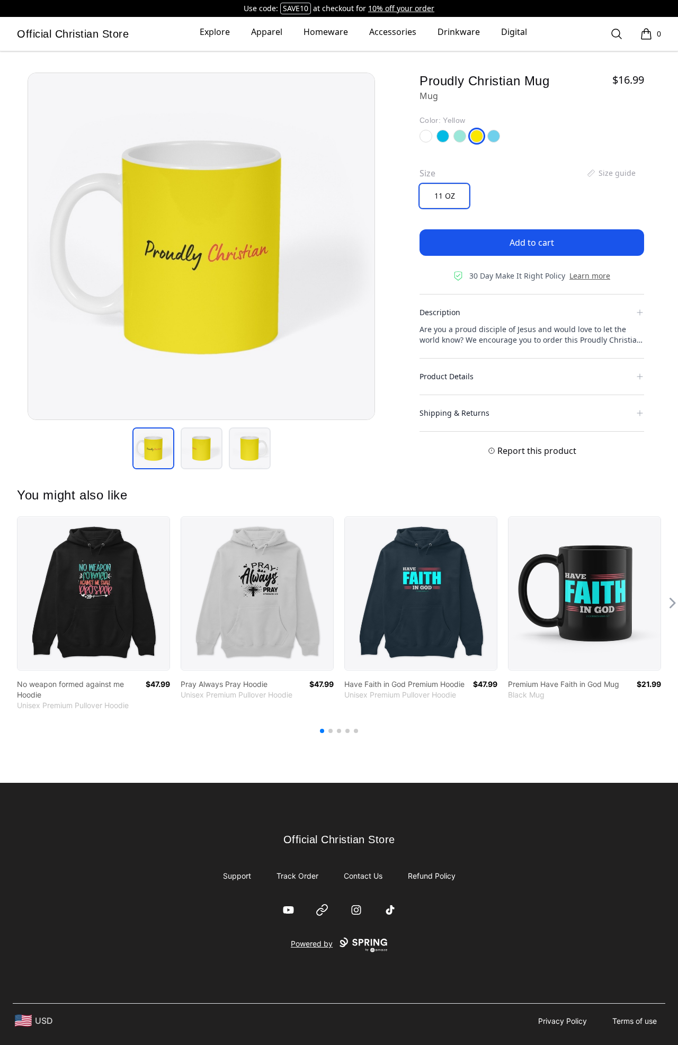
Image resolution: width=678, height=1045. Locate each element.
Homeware (326, 32)
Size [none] (427, 173)
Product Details (447, 376)
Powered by (312, 943)
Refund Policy (432, 875)
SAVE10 (295, 8)
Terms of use (634, 1020)
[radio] (444, 196)
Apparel (266, 32)
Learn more (589, 276)
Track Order (297, 875)
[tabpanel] (201, 246)
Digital (514, 32)
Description (440, 312)
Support (237, 875)
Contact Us (363, 875)
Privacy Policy (562, 1020)
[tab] (153, 448)
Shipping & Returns (454, 413)
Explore (215, 32)
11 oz (444, 196)
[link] (93, 593)
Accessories (392, 32)
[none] (611, 173)
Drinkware (459, 32)
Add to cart (532, 242)
